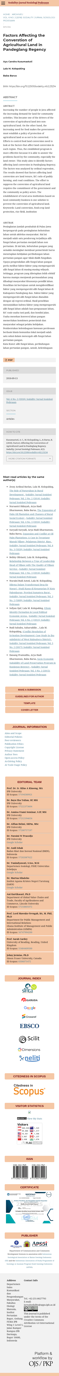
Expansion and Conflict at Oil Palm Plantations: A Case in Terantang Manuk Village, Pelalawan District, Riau (31, 537)
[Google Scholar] (29, 1009)
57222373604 (25, 806)
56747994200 (25, 932)
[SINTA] (29, 993)
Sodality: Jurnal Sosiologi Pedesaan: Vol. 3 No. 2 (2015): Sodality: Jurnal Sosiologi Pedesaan (29, 670)
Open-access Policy (14, 757)
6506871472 (24, 961)
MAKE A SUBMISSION (29, 689)
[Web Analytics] (22, 1118)
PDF (10, 360)
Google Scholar (15, 842)
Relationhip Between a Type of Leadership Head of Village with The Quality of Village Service (32, 565)
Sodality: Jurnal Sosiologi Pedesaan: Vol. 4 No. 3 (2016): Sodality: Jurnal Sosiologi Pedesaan (30, 522)
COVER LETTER (29, 710)
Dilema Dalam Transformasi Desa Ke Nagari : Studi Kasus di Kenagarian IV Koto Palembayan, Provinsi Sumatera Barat (32, 588)
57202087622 (25, 857)
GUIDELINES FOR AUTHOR (29, 696)
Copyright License (14, 747)
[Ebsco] (29, 1029)
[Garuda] (29, 1001)
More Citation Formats (22, 458)
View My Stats (34, 1118)
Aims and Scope (13, 733)
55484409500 (25, 948)
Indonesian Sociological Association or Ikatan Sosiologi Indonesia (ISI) (28, 1257)
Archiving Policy (13, 761)
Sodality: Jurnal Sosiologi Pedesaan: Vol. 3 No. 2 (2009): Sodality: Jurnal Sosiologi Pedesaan (31, 600)
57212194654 (25, 818)
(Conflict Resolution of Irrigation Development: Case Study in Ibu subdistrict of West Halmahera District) (31, 635)
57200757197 (25, 830)
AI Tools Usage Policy (16, 764)
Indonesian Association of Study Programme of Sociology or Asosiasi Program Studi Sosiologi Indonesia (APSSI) (30, 1263)
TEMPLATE (29, 703)
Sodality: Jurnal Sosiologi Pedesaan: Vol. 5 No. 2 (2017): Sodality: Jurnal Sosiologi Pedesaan (31, 647)
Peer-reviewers (13, 740)
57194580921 (25, 794)
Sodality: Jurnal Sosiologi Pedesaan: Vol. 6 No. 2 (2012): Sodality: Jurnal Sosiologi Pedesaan (32, 619)
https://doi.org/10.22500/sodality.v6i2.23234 (32, 86)
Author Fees (11, 754)
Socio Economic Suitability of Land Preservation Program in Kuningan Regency (32, 662)
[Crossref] (29, 1017)
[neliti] (29, 1060)
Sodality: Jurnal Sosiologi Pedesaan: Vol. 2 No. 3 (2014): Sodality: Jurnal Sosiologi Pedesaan (29, 572)
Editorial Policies (13, 736)
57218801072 (25, 906)
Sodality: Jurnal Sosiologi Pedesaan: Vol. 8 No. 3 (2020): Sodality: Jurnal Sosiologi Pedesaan (31, 549)
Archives (17, 14)
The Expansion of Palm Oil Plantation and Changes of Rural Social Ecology (32, 514)
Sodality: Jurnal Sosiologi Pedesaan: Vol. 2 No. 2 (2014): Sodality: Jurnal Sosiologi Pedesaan (30, 498)
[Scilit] (29, 1043)
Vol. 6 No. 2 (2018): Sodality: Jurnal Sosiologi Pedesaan (29, 19)
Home (6, 14)
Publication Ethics (14, 743)
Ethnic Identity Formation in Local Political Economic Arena (30, 612)
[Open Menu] (3, 3)
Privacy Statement (14, 750)
